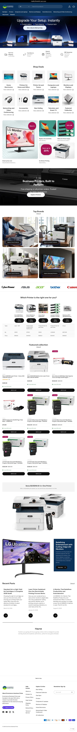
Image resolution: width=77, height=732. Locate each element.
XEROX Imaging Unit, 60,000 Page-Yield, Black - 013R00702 (12, 420)
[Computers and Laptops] (53, 77)
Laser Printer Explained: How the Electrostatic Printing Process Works (36, 591)
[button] (73, 6)
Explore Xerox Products (13, 242)
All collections (40, 715)
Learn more (43, 1)
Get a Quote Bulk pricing (35, 28)
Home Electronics (9, 86)
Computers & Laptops (42, 701)
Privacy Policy (29, 697)
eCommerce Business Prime (12, 726)
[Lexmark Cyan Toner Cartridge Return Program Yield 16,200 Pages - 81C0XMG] (13, 447)
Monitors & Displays (41, 704)
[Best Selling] (38, 100)
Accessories (23, 108)
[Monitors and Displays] (68, 77)
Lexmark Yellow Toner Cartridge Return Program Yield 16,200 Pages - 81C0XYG (37, 420)
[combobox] (40, 6)
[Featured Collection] (68, 100)
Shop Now (60, 567)
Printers (38, 698)
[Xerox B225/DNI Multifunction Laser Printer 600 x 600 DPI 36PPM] (38, 361)
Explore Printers (36, 195)
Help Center (29, 700)
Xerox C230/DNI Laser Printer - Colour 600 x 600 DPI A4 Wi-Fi (13, 376)
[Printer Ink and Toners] (38, 77)
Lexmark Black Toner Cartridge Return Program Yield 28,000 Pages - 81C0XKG (62, 420)
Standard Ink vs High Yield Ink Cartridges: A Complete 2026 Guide (13, 591)
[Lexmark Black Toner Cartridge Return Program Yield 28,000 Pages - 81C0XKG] (63, 405)
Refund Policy (29, 708)
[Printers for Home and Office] (23, 77)
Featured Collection (68, 109)
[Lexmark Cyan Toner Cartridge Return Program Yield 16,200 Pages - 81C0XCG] (38, 447)
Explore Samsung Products (50, 273)
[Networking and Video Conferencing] (8, 100)
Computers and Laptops (53, 86)
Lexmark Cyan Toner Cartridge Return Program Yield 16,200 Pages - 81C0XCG (37, 462)
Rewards (12, 14)
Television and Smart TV (53, 109)
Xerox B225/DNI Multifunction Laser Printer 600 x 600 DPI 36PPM (38, 376)
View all (38, 213)
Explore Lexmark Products (50, 242)
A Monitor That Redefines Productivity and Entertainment (62, 591)
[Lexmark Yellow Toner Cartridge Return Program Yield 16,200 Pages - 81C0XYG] (38, 405)
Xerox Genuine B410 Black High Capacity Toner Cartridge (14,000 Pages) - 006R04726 (62, 376)
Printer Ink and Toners (38, 86)
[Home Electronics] (8, 77)
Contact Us (29, 694)
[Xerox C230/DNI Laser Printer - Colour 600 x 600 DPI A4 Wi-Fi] (13, 361)
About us (28, 691)
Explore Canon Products (13, 273)
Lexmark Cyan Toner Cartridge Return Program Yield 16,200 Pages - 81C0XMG (12, 462)
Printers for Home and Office (24, 86)
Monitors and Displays (68, 86)
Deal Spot (38, 695)
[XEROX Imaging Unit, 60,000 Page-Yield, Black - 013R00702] (13, 405)
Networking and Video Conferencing (8, 110)
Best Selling (38, 108)
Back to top (39, 678)
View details (19, 320)
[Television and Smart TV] (53, 100)
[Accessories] (23, 100)
